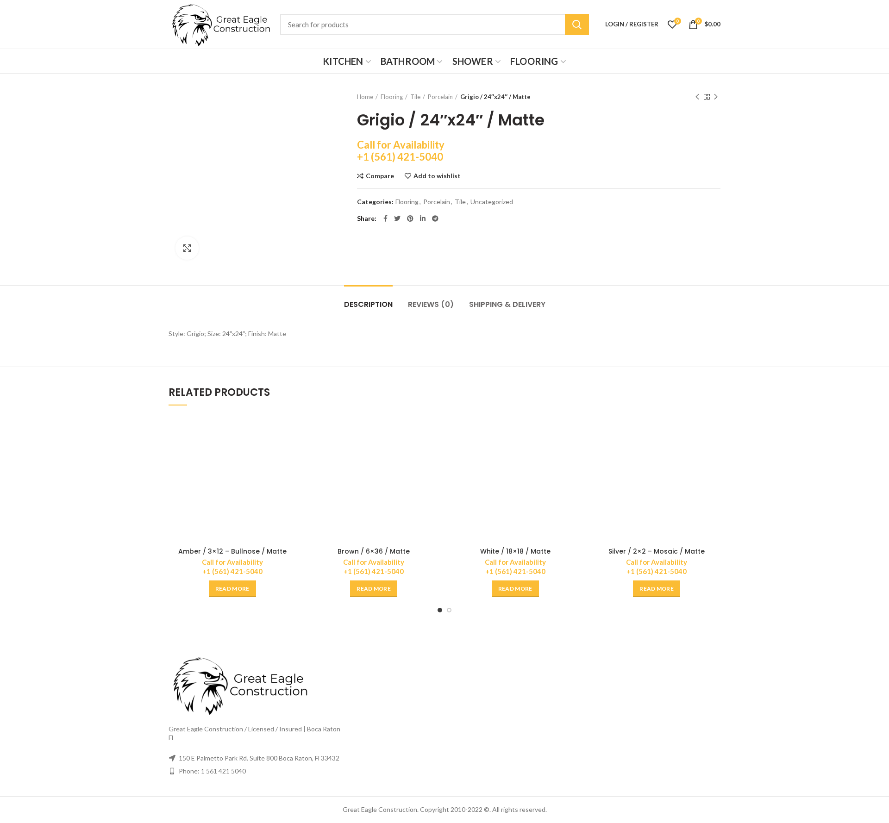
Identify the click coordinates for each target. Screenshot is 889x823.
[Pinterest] (410, 218)
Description (368, 304)
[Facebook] (385, 218)
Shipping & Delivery (507, 304)
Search (577, 24)
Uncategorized (491, 202)
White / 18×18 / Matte (515, 551)
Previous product (697, 96)
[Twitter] (397, 218)
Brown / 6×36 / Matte (374, 551)
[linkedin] (423, 218)
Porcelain (440, 96)
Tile (415, 96)
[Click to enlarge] (187, 248)
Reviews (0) (431, 304)
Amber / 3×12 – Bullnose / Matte (232, 551)
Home (365, 96)
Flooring (392, 96)
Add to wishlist (437, 176)
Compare (380, 176)
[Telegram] (435, 218)
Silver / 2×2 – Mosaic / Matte (656, 551)
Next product (715, 96)
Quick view (289, 451)
